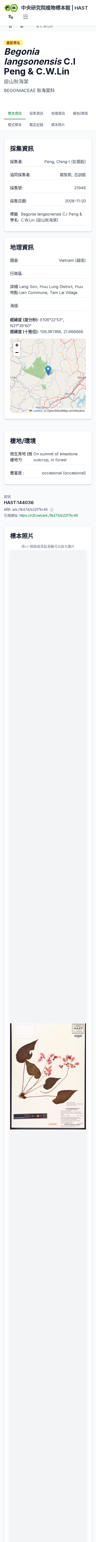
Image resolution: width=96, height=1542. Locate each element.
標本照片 (58, 124)
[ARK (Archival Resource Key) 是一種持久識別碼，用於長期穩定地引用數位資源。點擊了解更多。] (52, 509)
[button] (48, 371)
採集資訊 (36, 113)
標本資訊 (15, 113)
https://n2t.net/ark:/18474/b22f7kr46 (48, 515)
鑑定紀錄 (36, 124)
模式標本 (15, 124)
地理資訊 (58, 113)
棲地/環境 (80, 113)
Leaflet (37, 410)
